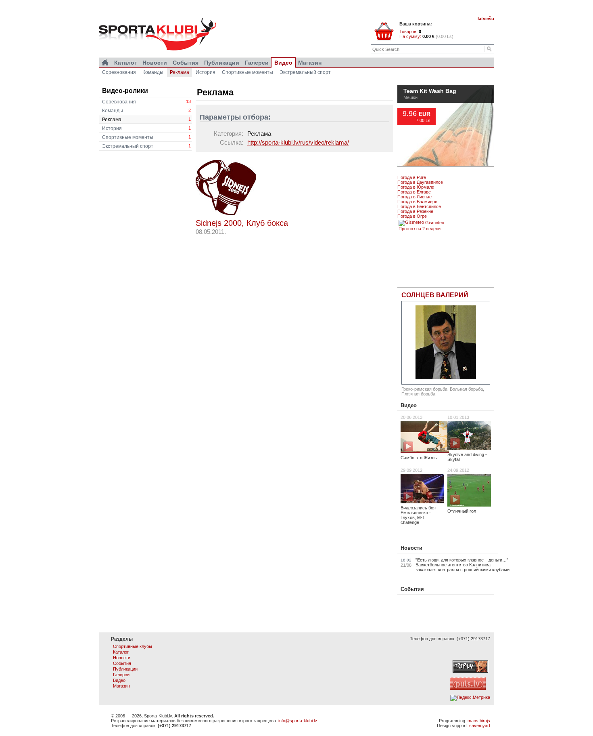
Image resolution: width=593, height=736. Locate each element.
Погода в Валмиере (417, 201)
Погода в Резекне (415, 211)
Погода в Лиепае (414, 196)
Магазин (310, 62)
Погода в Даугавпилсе (420, 182)
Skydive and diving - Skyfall (467, 457)
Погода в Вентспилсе (419, 206)
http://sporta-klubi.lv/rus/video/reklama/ (298, 142)
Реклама (146, 119)
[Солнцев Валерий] (445, 343)
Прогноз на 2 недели (420, 228)
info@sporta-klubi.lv (297, 720)
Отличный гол (461, 511)
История (146, 128)
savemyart (479, 725)
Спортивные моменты (146, 137)
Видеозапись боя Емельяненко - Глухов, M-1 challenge (418, 515)
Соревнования (146, 102)
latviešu (486, 18)
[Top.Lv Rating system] (470, 671)
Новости (411, 548)
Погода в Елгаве (414, 191)
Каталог (125, 62)
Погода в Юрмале (415, 187)
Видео (409, 405)
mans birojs (479, 720)
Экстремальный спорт (146, 146)
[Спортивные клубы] (105, 62)
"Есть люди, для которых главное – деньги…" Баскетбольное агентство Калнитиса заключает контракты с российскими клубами (462, 564)
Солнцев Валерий (434, 295)
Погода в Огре (412, 216)
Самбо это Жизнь (419, 457)
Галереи (257, 62)
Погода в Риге (411, 177)
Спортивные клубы (132, 646)
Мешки (410, 115)
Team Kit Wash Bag (429, 109)
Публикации (221, 62)
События (412, 589)
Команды (146, 111)
